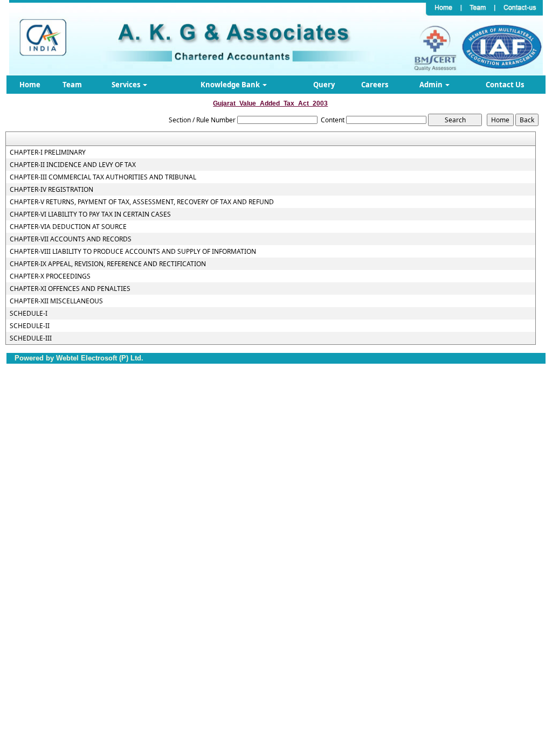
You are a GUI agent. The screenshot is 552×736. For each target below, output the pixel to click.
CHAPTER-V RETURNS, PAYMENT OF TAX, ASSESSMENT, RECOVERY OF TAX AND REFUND (142, 202)
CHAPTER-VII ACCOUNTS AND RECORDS (71, 239)
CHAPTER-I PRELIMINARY (48, 152)
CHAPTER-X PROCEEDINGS (50, 276)
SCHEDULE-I (28, 313)
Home (29, 84)
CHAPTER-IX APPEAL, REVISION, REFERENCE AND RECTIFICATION (108, 264)
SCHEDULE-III (31, 338)
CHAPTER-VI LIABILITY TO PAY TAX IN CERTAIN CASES (90, 214)
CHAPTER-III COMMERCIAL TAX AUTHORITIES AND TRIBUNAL (103, 177)
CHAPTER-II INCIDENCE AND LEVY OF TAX (73, 165)
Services (127, 84)
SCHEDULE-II (30, 326)
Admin (431, 84)
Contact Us (505, 84)
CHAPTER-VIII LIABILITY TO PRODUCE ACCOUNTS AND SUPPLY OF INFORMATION (133, 251)
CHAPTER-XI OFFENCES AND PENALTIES (70, 288)
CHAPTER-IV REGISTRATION (51, 189)
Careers (374, 84)
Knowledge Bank (231, 84)
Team (72, 84)
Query (324, 84)
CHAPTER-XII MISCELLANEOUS (56, 301)
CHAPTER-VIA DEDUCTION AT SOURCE (68, 227)
